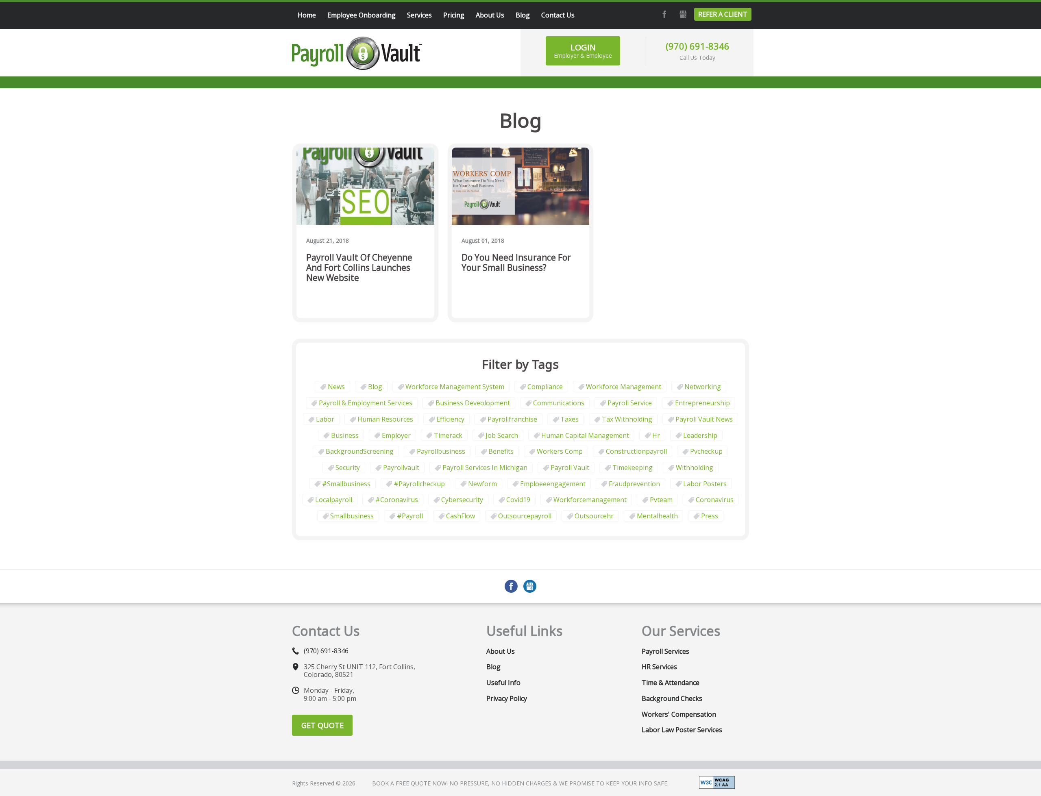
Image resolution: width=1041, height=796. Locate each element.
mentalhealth (657, 515)
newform (482, 483)
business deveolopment (473, 402)
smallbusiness (352, 515)
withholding (694, 467)
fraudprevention (634, 483)
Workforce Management (623, 386)
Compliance (545, 386)
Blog (375, 386)
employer (396, 435)
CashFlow (460, 515)
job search (502, 435)
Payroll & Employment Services (365, 402)
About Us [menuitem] (490, 15)
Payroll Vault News (704, 419)
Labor (325, 419)
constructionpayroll (636, 451)
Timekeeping (632, 467)
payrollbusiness (441, 451)
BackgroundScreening (360, 451)
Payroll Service (630, 402)
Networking (702, 386)
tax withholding (627, 419)
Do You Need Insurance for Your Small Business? (516, 262)
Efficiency (450, 419)
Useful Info (503, 682)
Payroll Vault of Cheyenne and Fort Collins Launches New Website (359, 267)
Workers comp (560, 451)
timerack (448, 435)
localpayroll (333, 499)
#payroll (410, 515)
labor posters (705, 483)
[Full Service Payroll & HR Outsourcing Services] (357, 53)
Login (583, 50)
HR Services (659, 666)
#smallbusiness (346, 483)
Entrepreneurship (702, 402)
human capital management (585, 435)
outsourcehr (594, 515)
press (709, 515)
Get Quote (322, 725)
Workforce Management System (454, 386)
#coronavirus (396, 499)
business (345, 435)
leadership (700, 435)
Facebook (663, 14)
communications (558, 402)
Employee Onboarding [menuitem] (361, 15)
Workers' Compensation (679, 714)
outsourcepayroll (524, 515)
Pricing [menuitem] (453, 15)
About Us (500, 651)
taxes (569, 419)
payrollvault (401, 467)
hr (656, 435)
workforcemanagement (590, 499)
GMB (681, 14)
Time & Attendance (670, 682)
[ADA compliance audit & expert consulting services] (717, 781)
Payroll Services (665, 651)
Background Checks (672, 698)
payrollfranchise (512, 419)
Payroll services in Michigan (484, 467)
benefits (501, 451)
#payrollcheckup (419, 483)
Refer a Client (722, 14)
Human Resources (385, 419)
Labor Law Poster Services (682, 729)
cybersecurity (462, 499)
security (347, 467)
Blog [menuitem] (523, 15)
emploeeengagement (553, 483)
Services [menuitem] (419, 15)
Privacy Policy (506, 698)
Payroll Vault (570, 467)
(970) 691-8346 (698, 46)
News (336, 386)
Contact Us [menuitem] (558, 15)
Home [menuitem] (307, 15)
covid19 (518, 499)
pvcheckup (706, 451)
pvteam (661, 499)
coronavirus (715, 499)
